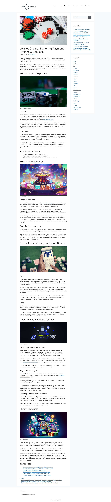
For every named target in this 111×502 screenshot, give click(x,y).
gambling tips (44, 480)
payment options (58, 480)
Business (75, 63)
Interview (75, 5)
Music (60, 5)
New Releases (77, 90)
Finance (75, 74)
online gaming (51, 480)
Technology (76, 101)
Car (74, 66)
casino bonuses (24, 480)
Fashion (75, 72)
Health (81, 5)
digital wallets (31, 480)
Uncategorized (77, 107)
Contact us (87, 5)
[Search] (89, 17)
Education (76, 70)
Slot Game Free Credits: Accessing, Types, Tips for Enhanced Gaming (36, 481)
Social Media (76, 96)
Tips (65, 5)
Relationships (76, 94)
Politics (75, 92)
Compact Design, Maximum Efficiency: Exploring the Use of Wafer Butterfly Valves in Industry (82, 48)
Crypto (75, 68)
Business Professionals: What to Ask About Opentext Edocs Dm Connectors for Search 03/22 (81, 31)
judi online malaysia (48, 119)
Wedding (75, 109)
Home (55, 5)
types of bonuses (47, 203)
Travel (75, 105)
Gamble (22, 478)
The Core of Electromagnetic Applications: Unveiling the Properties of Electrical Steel (39, 482)
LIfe (69, 5)
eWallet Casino (38, 480)
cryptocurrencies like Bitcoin (30, 362)
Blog (74, 61)
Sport (74, 98)
